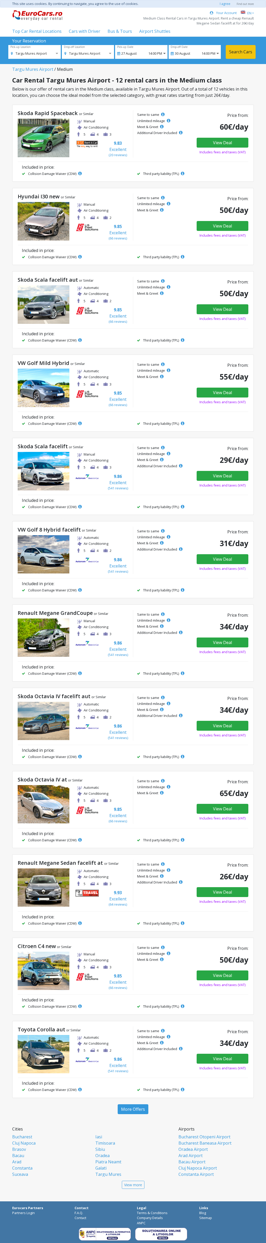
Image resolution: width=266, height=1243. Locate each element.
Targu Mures (108, 1174)
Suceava (20, 1174)
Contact (80, 1217)
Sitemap (205, 1217)
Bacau (18, 1155)
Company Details (150, 1217)
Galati (101, 1168)
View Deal (222, 143)
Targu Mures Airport (32, 69)
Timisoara (105, 1143)
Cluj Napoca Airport (197, 1168)
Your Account (226, 12)
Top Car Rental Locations (37, 31)
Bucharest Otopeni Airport (204, 1137)
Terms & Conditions (152, 1212)
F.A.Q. (79, 1212)
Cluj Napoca (24, 1143)
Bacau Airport (191, 1162)
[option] (29, 53)
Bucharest (22, 1137)
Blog (202, 1212)
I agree (225, 3)
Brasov (19, 1149)
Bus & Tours (120, 31)
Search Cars (240, 52)
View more (133, 1184)
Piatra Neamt (108, 1162)
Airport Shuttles (154, 31)
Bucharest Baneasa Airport (204, 1143)
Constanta (22, 1168)
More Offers (133, 1109)
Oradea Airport (193, 1149)
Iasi (98, 1137)
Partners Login (23, 1212)
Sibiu (100, 1149)
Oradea (102, 1155)
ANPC (141, 1223)
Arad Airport (190, 1155)
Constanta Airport (196, 1174)
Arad (16, 1162)
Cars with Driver (84, 31)
